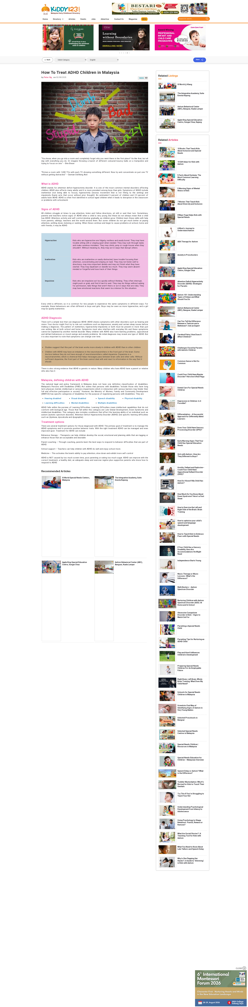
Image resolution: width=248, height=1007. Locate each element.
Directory (57, 19)
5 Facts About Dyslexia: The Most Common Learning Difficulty (189, 177)
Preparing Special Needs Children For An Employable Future (189, 668)
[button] (144, 19)
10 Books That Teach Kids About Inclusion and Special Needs (189, 151)
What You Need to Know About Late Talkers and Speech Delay (190, 848)
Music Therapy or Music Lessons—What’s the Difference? (187, 576)
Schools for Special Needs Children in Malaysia (188, 693)
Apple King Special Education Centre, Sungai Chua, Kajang (189, 121)
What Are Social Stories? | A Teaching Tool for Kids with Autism (189, 835)
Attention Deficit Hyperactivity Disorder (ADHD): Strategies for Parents (190, 283)
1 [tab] (119, 53)
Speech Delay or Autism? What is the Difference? (190, 772)
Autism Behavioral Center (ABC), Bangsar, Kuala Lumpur (129, 563)
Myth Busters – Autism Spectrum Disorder (187, 588)
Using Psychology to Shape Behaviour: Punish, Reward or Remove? (190, 822)
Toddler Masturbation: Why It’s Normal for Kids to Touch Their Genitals (190, 784)
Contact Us (119, 19)
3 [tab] (123, 53)
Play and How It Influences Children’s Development (188, 654)
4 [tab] (125, 53)
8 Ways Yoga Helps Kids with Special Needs (189, 216)
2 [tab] (121, 53)
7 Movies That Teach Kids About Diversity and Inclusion (189, 203)
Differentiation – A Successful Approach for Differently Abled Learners (190, 416)
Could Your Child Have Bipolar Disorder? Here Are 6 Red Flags (190, 375)
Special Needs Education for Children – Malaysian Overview (190, 759)
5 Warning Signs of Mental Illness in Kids (188, 189)
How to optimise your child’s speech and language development (189, 523)
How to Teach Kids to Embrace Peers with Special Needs (190, 535)
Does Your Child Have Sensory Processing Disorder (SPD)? (190, 429)
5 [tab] (127, 53)
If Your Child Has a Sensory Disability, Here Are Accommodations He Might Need (189, 550)
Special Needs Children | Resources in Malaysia (187, 745)
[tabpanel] (68, 37)
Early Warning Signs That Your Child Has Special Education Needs (190, 443)
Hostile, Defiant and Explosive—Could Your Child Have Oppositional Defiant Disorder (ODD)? (190, 470)
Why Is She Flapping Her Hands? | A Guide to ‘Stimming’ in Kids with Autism (190, 860)
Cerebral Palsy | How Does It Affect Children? (189, 336)
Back (48, 60)
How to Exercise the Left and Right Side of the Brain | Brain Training (189, 509)
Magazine (133, 19)
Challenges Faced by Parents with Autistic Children (189, 349)
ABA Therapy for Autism (187, 242)
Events (83, 19)
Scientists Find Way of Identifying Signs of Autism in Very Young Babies (190, 707)
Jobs (93, 19)
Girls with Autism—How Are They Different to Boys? (188, 455)
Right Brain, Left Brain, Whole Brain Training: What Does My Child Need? (190, 681)
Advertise (105, 19)
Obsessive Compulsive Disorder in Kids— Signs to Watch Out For (188, 615)
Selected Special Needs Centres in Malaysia (187, 732)
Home (45, 19)
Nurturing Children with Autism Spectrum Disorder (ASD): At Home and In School (190, 602)
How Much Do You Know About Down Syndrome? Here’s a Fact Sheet (190, 496)
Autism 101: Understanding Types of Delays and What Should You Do (189, 297)
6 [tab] (129, 53)
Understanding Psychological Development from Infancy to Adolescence (190, 809)
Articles (72, 19)
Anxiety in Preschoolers (187, 255)
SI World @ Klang (184, 84)
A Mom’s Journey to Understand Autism (185, 229)
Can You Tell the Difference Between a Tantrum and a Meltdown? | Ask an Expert (189, 323)
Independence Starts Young (189, 561)
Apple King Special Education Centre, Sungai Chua (74, 563)
